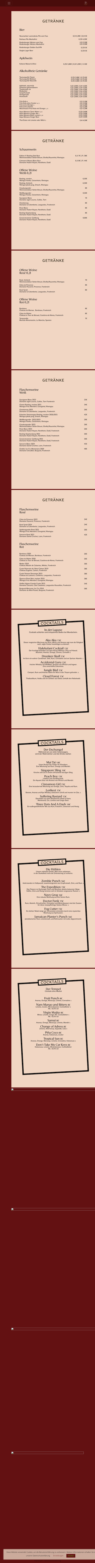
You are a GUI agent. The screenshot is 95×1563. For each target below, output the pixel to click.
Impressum (38, 1561)
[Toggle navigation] (9, 3)
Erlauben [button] (71, 1556)
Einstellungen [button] (58, 1555)
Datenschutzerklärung (52, 1561)
